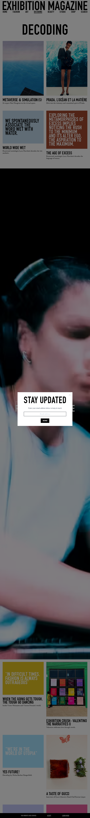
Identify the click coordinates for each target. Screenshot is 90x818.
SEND (45, 421)
